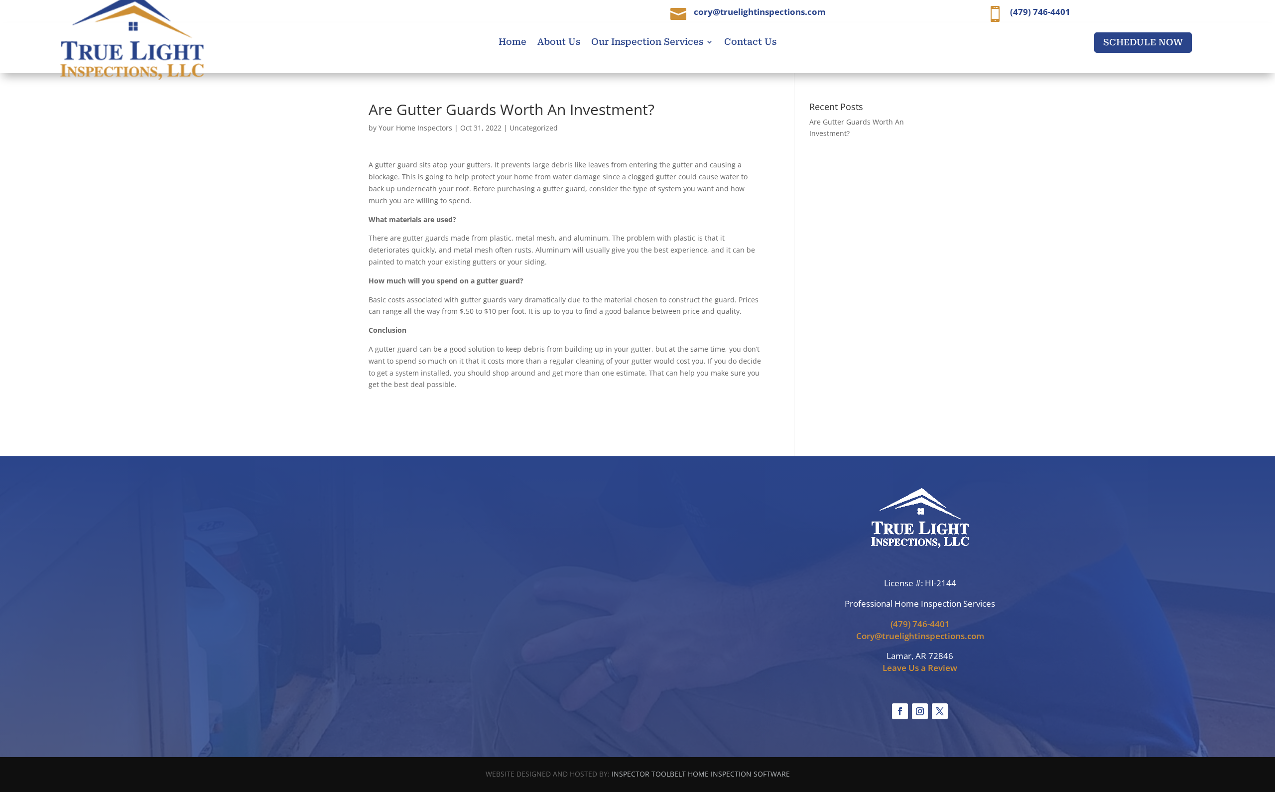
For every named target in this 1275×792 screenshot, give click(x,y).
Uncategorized (534, 127)
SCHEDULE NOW (1143, 42)
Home (512, 42)
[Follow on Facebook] (900, 711)
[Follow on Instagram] (920, 711)
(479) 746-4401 (920, 624)
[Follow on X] (940, 711)
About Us (558, 42)
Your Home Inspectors (415, 127)
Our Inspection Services (647, 42)
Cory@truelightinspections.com (920, 636)
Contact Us (750, 42)
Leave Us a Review (920, 667)
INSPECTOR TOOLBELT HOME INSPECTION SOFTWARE (701, 774)
